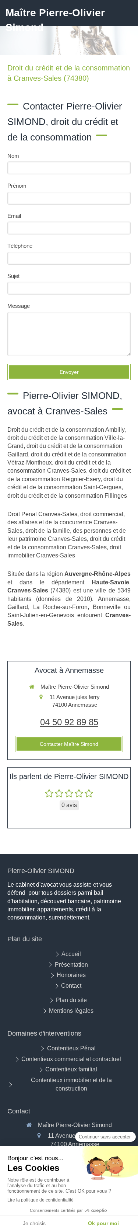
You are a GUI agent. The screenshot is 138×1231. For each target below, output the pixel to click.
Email (14, 216)
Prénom (16, 185)
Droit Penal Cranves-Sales (42, 514)
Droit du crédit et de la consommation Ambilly (65, 430)
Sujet (13, 276)
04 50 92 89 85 (69, 722)
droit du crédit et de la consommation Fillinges (67, 496)
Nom (13, 156)
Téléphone (19, 246)
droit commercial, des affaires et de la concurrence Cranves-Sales (66, 522)
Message (18, 306)
